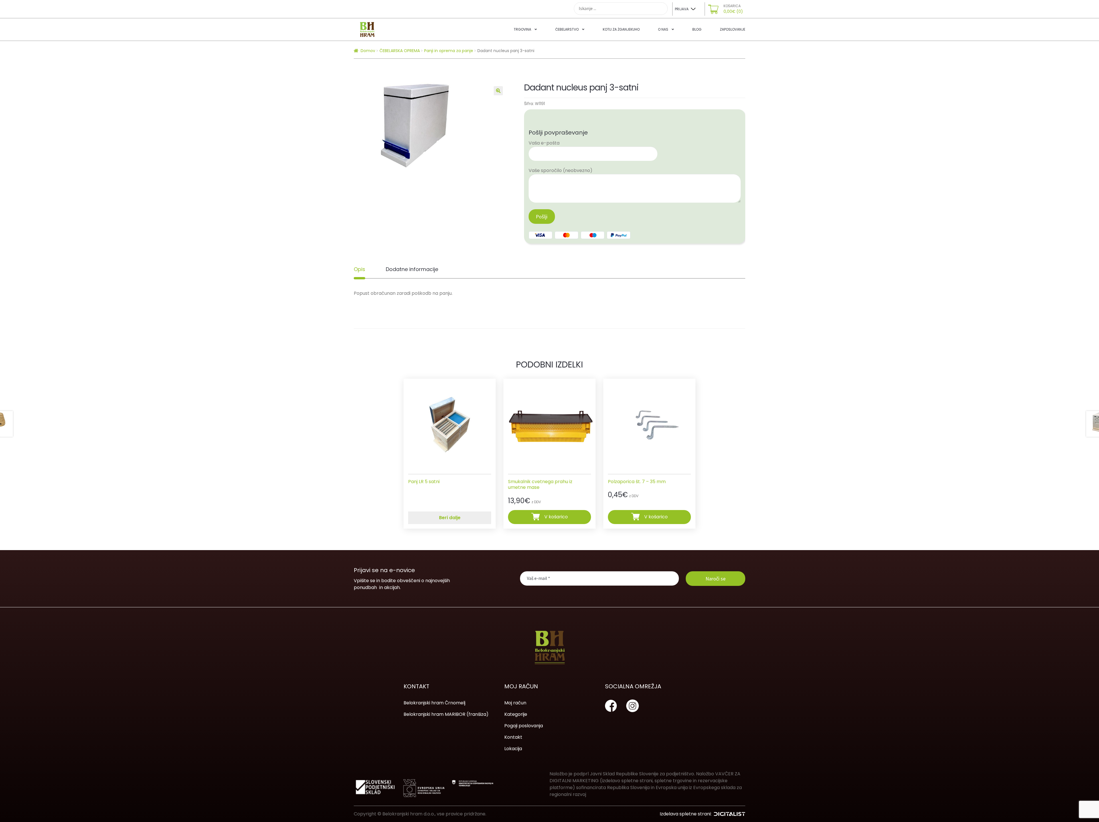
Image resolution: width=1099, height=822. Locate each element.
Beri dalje (449, 517)
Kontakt (513, 737)
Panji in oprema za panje (448, 51)
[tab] (359, 269)
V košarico (556, 516)
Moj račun (515, 703)
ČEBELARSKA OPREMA (399, 51)
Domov (368, 51)
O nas (663, 29)
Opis (359, 269)
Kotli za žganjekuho (621, 29)
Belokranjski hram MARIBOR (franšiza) (446, 714)
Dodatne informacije (412, 269)
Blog (696, 29)
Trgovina (522, 29)
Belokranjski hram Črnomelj (434, 703)
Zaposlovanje (732, 29)
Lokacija (513, 748)
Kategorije (515, 714)
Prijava (682, 9)
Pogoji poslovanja (523, 725)
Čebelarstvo (567, 29)
